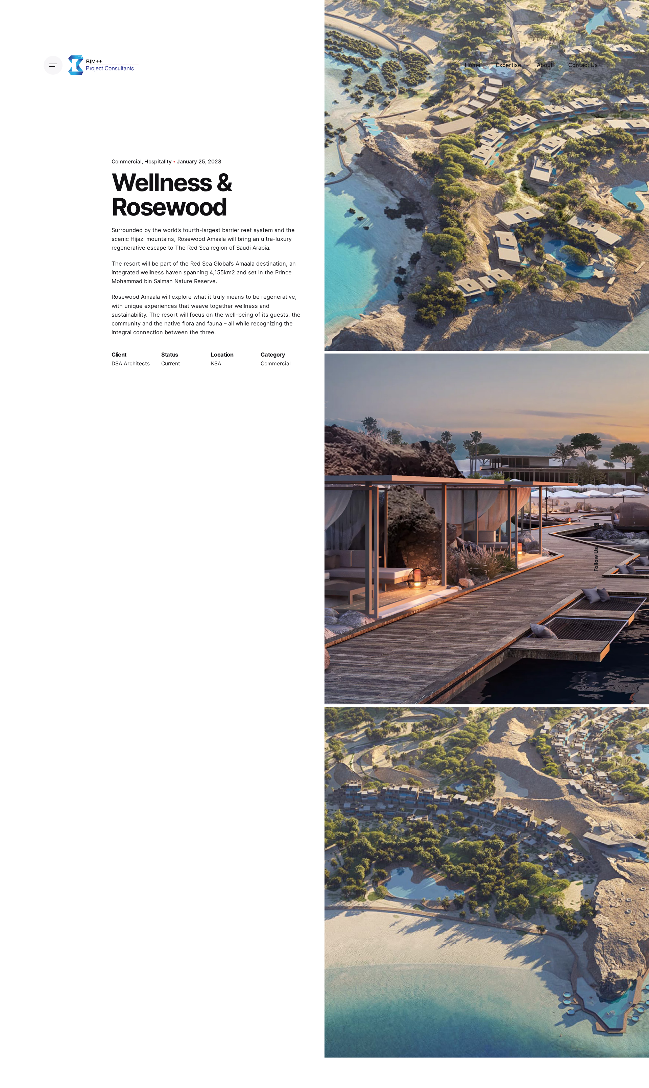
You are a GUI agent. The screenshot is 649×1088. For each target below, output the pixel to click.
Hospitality (158, 161)
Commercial (127, 161)
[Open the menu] (53, 65)
